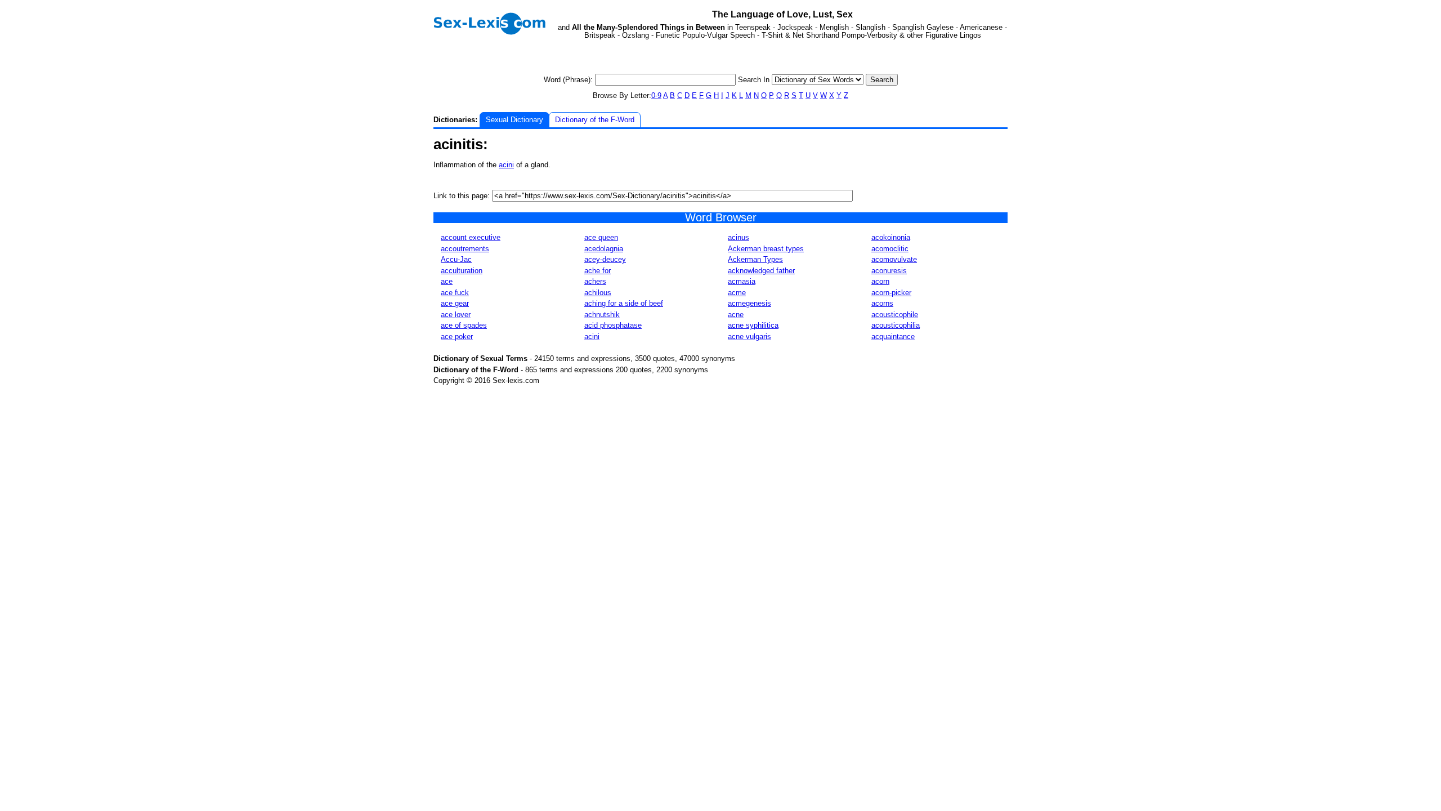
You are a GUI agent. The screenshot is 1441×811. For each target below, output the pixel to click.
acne (736, 314)
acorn (880, 281)
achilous (597, 292)
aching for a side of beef (623, 303)
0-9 (656, 95)
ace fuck (455, 292)
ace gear (455, 303)
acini (506, 165)
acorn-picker (891, 292)
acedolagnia (603, 248)
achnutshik (602, 314)
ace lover (456, 314)
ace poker (457, 336)
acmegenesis (749, 303)
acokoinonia (890, 237)
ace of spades (464, 325)
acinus (738, 237)
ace (447, 281)
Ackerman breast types (766, 248)
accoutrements (465, 248)
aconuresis (889, 270)
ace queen (601, 237)
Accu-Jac (456, 259)
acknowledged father (761, 270)
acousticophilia (895, 325)
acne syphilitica (753, 325)
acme (737, 292)
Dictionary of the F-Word (594, 119)
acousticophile (894, 314)
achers (595, 281)
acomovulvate (894, 259)
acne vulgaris (749, 336)
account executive (470, 237)
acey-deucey (605, 259)
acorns (882, 303)
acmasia (741, 281)
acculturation (461, 270)
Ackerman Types (755, 259)
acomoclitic (890, 248)
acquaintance (893, 336)
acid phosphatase (613, 325)
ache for (597, 270)
